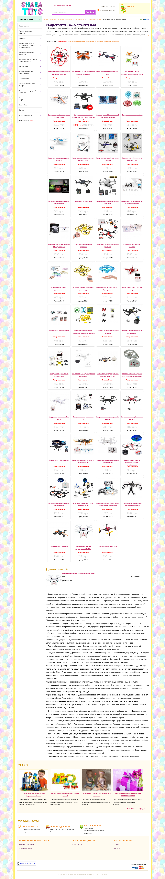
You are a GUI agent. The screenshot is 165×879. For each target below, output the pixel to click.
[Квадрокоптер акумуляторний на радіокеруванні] (83, 444)
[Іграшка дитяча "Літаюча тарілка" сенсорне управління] (107, 99)
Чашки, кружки (24, 26)
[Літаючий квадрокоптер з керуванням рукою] (58, 272)
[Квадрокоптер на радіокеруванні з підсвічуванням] (58, 186)
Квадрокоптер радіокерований (59, 330)
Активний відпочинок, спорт (26, 99)
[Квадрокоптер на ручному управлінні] (83, 229)
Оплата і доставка (77, 844)
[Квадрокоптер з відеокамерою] (58, 444)
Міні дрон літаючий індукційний (132, 115)
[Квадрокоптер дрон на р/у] (83, 186)
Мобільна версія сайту (27, 863)
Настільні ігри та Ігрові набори (27, 85)
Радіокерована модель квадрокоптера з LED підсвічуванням (132, 462)
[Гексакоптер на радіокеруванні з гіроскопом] (107, 314)
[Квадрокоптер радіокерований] (58, 315)
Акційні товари (26, 120)
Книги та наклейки (25, 115)
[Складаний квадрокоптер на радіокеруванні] (58, 358)
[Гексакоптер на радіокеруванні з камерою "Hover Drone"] (107, 358)
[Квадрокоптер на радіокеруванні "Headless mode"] (83, 142)
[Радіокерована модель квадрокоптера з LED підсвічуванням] (132, 444)
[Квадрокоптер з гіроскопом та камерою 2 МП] (132, 142)
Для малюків (23, 66)
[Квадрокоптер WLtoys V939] (107, 531)
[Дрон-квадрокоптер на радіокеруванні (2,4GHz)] (83, 531)
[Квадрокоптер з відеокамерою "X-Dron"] (107, 56)
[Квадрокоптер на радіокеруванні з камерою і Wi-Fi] (132, 315)
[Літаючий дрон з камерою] (58, 531)
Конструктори (24, 78)
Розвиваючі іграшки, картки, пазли (26, 72)
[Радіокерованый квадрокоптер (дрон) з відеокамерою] (132, 488)
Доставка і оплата (59, 5)
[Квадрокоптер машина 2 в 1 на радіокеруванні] (83, 488)
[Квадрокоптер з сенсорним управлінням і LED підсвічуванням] (83, 315)
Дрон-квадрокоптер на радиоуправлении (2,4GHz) (78, 573)
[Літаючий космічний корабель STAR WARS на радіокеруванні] (132, 358)
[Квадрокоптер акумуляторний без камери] (107, 401)
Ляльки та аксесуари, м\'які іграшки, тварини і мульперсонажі (27, 45)
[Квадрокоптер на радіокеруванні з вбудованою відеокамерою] (107, 487)
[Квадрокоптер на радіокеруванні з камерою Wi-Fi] (83, 358)
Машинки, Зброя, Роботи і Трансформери (28, 60)
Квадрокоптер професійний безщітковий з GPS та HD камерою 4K (83, 117)
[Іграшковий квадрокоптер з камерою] (132, 229)
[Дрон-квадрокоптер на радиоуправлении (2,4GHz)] (54, 587)
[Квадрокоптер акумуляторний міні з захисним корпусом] (58, 56)
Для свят (22, 110)
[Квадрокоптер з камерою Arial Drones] (58, 401)
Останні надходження (111, 41)
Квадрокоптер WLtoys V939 (108, 546)
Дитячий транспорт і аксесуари (26, 53)
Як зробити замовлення (26, 844)
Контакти (117, 848)
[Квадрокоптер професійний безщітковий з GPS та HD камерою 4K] (83, 99)
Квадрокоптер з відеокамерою (59, 460)
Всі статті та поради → (137, 808)
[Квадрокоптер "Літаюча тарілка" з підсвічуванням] (107, 271)
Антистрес (22, 38)
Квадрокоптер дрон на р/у (83, 201)
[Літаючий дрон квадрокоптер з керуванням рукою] (83, 272)
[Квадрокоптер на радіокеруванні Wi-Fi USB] (107, 229)
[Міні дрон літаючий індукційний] (132, 99)
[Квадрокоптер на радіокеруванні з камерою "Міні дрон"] (83, 56)
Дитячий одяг (24, 105)
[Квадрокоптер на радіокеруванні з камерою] (58, 142)
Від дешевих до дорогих (76, 41)
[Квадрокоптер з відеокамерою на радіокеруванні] (58, 99)
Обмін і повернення (25, 848)
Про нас (68, 5)
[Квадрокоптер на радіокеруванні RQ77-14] (132, 401)
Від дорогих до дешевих (94, 41)
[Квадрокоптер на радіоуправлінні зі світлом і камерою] (132, 186)
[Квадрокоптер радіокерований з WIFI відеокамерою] (58, 229)
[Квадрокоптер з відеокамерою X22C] (83, 401)
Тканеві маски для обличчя (25, 32)
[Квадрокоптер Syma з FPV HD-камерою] (132, 272)
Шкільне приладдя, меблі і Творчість (28, 92)
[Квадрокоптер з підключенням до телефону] (107, 186)
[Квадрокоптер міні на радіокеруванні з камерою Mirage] (132, 56)
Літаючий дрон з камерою (59, 546)
